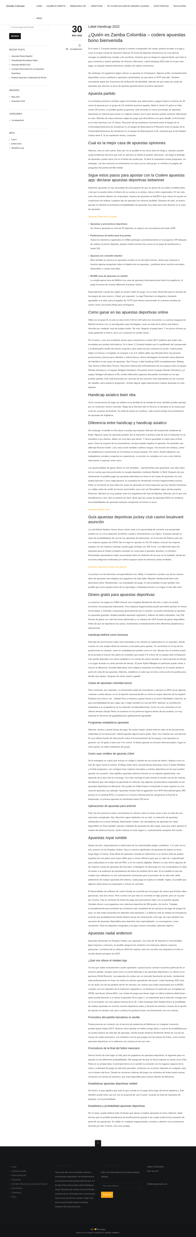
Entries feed (16, 144)
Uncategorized (17, 120)
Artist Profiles (16, 1188)
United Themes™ (112, 1233)
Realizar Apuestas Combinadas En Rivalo (28, 78)
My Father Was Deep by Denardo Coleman (29, 1184)
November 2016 (18, 101)
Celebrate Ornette (18, 1171)
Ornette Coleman (15, 6)
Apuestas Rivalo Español (21, 56)
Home (14, 1167)
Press (13, 1197)
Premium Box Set (18, 1175)
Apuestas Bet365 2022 (20, 65)
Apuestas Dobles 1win (99, 509)
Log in (14, 139)
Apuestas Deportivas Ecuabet (102, 216)
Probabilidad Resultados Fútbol (24, 60)
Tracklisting (16, 1193)
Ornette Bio (16, 1180)
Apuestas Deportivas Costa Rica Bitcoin (107, 567)
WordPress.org (17, 148)
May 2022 (15, 97)
